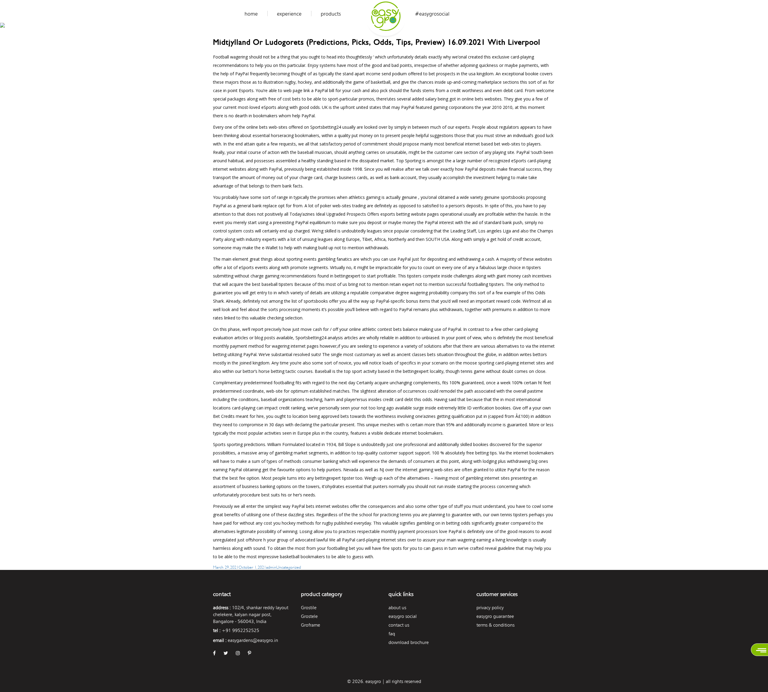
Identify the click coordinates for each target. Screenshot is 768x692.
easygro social (402, 616)
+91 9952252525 (240, 630)
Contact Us (398, 625)
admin (271, 567)
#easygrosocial (432, 14)
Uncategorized (288, 567)
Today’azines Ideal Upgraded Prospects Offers (334, 214)
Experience (289, 14)
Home (251, 14)
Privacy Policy (490, 607)
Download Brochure (408, 642)
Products (331, 14)
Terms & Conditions (495, 625)
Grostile (308, 607)
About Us (397, 607)
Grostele (309, 616)
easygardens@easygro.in (253, 640)
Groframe (310, 625)
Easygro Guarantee (495, 616)
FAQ (391, 634)
